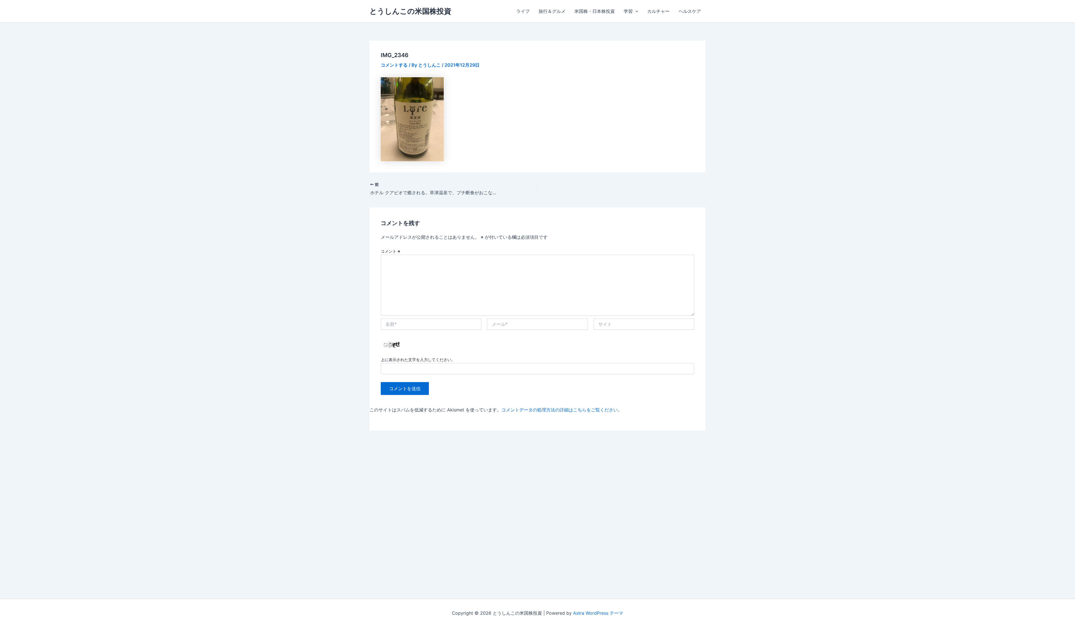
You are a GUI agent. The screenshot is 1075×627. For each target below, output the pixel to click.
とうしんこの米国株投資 (410, 11)
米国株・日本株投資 (594, 11)
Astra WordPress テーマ (598, 613)
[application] (635, 11)
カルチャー (658, 11)
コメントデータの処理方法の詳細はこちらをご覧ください (559, 410)
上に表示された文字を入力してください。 (418, 359)
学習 (628, 11)
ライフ (523, 11)
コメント (390, 251)
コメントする (394, 65)
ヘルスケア (690, 11)
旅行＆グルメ (552, 11)
